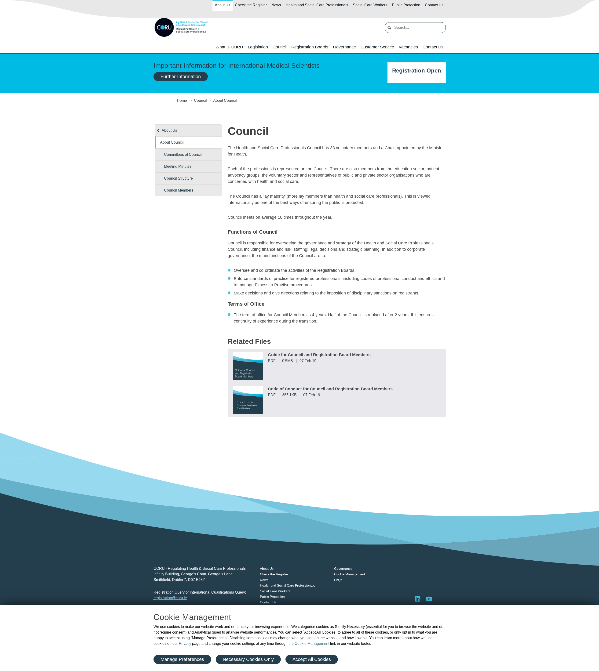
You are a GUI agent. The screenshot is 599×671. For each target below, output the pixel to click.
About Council (172, 142)
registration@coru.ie (170, 598)
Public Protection (406, 5)
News (276, 5)
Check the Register (251, 5)
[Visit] (429, 598)
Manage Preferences (182, 659)
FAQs (338, 580)
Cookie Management (312, 644)
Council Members (178, 190)
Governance (344, 47)
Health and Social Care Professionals (317, 5)
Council (280, 47)
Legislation (258, 47)
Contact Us (434, 5)
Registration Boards (309, 47)
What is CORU (229, 47)
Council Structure (178, 178)
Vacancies (408, 47)
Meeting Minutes (177, 166)
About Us (222, 5)
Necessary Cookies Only (248, 659)
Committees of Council (183, 154)
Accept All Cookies (311, 659)
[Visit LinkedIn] (417, 598)
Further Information (181, 76)
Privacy (185, 644)
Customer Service (377, 47)
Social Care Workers (370, 5)
